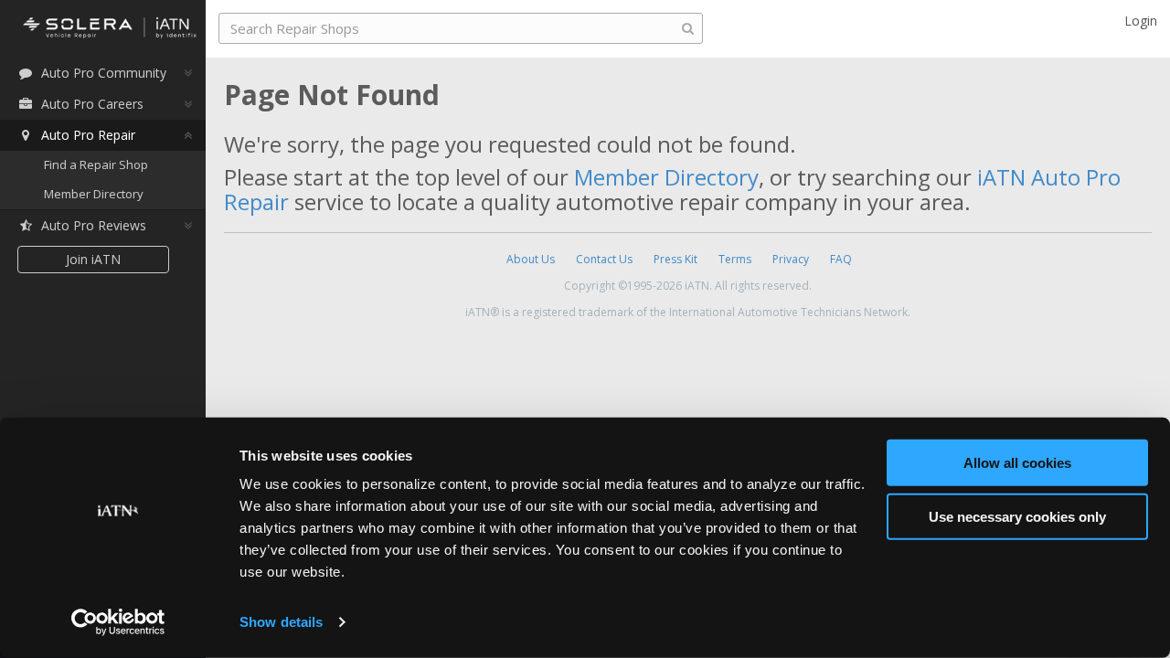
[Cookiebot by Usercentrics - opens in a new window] (118, 622)
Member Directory (94, 194)
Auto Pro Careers (92, 103)
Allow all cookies (1017, 463)
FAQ (841, 259)
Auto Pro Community (103, 72)
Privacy (790, 259)
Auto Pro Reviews (93, 225)
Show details (281, 622)
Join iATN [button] (93, 259)
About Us (530, 259)
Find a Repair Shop (96, 164)
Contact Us (604, 259)
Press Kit (675, 259)
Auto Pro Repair (88, 134)
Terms (734, 259)
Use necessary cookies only (1017, 516)
